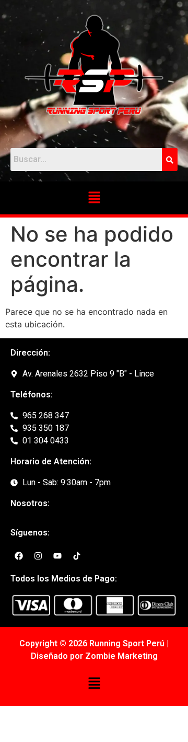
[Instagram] (38, 555)
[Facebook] (18, 555)
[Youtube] (57, 555)
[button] (94, 198)
